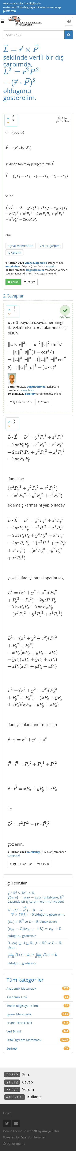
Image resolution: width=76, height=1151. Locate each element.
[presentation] (21, 49)
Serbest (12, 1048)
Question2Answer (33, 1137)
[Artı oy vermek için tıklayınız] (8, 118)
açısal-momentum (20, 246)
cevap (14, 282)
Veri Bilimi (14, 1031)
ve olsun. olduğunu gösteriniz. (35, 952)
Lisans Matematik (35, 263)
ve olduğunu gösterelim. (36, 911)
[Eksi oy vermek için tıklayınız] (8, 122)
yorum (31, 282)
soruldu (50, 266)
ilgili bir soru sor (22, 402)
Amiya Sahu (50, 1131)
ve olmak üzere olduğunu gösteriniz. (34, 928)
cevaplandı (27, 390)
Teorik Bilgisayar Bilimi (23, 1006)
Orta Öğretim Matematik (24, 1040)
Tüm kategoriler (25, 979)
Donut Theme (12, 1131)
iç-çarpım (14, 252)
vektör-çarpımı (50, 246)
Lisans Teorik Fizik (19, 1023)
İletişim (7, 1112)
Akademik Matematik (21, 988)
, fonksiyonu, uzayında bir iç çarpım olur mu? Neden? (36, 897)
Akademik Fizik (17, 997)
